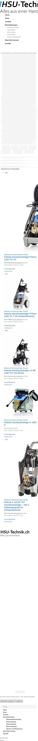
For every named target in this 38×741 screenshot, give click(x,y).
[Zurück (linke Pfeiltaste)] (1, 740)
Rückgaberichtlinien (10, 651)
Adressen (6, 675)
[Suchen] (35, 707)
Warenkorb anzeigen (7, 701)
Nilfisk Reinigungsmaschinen (13, 634)
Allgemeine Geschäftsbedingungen (15, 649)
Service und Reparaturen (14, 37)
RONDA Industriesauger (11, 639)
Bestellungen (7, 671)
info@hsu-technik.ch (7, 553)
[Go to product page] (20, 402)
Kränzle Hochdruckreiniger (12, 632)
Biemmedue (7, 641)
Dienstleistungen (11, 25)
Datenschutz (7, 661)
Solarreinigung (11, 32)
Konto (5, 668)
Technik (8, 21)
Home (7, 15)
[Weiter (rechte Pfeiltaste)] (3, 740)
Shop (7, 18)
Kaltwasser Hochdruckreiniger (13, 254)
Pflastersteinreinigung (13, 27)
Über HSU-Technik (12, 40)
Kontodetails (7, 678)
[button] (1, 703)
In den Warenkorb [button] (9, 269)
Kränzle (25, 254)
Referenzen (7, 656)
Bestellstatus (7, 653)
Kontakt (8, 43)
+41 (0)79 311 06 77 (6, 555)
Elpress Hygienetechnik (11, 636)
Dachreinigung (11, 30)
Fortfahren (18, 701)
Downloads (7, 673)
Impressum (6, 658)
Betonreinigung (11, 34)
